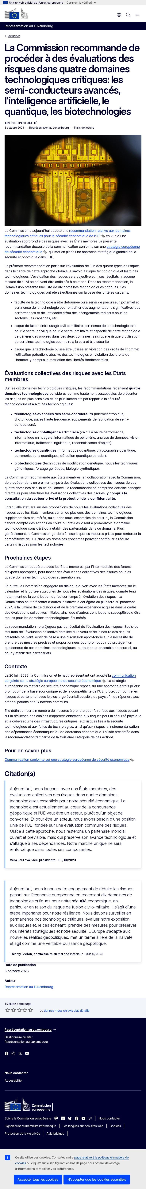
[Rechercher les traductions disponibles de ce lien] (103, 236)
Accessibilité (13, 1080)
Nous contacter (109, 1118)
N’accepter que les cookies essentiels (96, 1179)
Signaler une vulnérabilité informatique (30, 1126)
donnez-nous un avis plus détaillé (67, 1010)
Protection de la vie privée (22, 1133)
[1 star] (8, 1010)
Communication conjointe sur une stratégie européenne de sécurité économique (67, 759)
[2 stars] (10, 1010)
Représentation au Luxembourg (29, 987)
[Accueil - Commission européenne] (16, 13)
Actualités (14, 36)
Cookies (115, 1126)
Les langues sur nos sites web (83, 1126)
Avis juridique (55, 1133)
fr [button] (119, 15)
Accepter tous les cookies (37, 1179)
